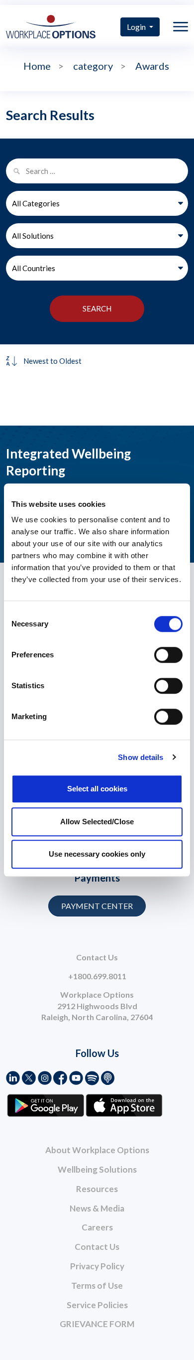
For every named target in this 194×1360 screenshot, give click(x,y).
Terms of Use (97, 1285)
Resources (97, 1189)
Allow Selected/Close (97, 821)
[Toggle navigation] (180, 26)
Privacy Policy (97, 1266)
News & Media (97, 1208)
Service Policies (97, 1305)
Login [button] (137, 26)
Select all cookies (97, 788)
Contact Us (97, 1246)
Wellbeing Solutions (97, 1169)
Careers (97, 1227)
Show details (140, 757)
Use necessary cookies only (97, 854)
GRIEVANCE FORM (97, 1324)
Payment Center (97, 905)
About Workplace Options (97, 1150)
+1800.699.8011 (97, 976)
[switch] (168, 655)
